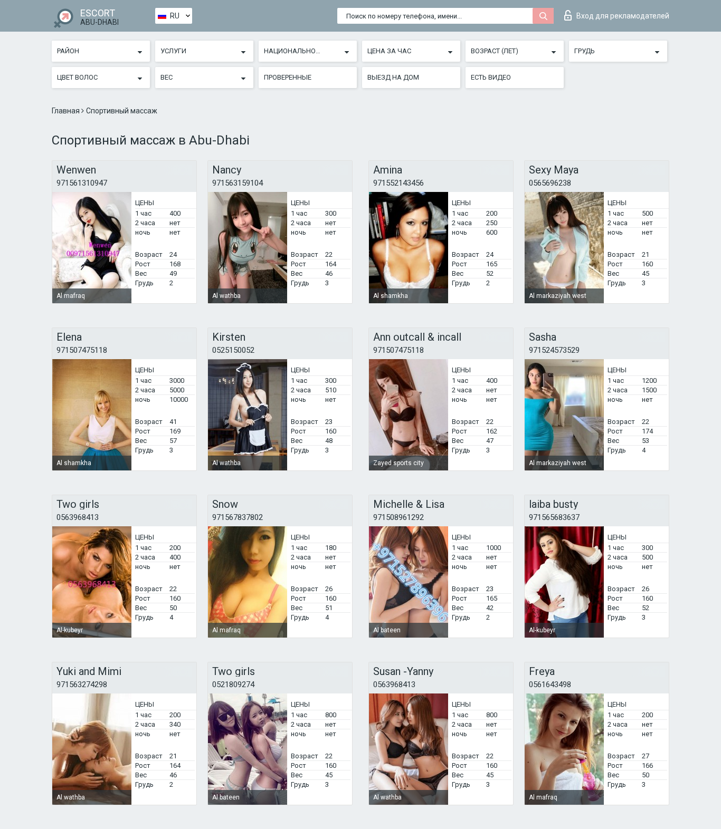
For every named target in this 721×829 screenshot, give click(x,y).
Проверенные (287, 77)
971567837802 (237, 517)
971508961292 (398, 517)
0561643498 (550, 684)
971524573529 (554, 350)
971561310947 (81, 183)
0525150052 (233, 350)
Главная (66, 111)
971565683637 (554, 517)
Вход (622, 16)
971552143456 (398, 183)
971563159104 (237, 183)
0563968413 (77, 517)
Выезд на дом (393, 77)
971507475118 (81, 350)
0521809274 (233, 684)
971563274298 (81, 684)
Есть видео (491, 77)
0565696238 (550, 183)
